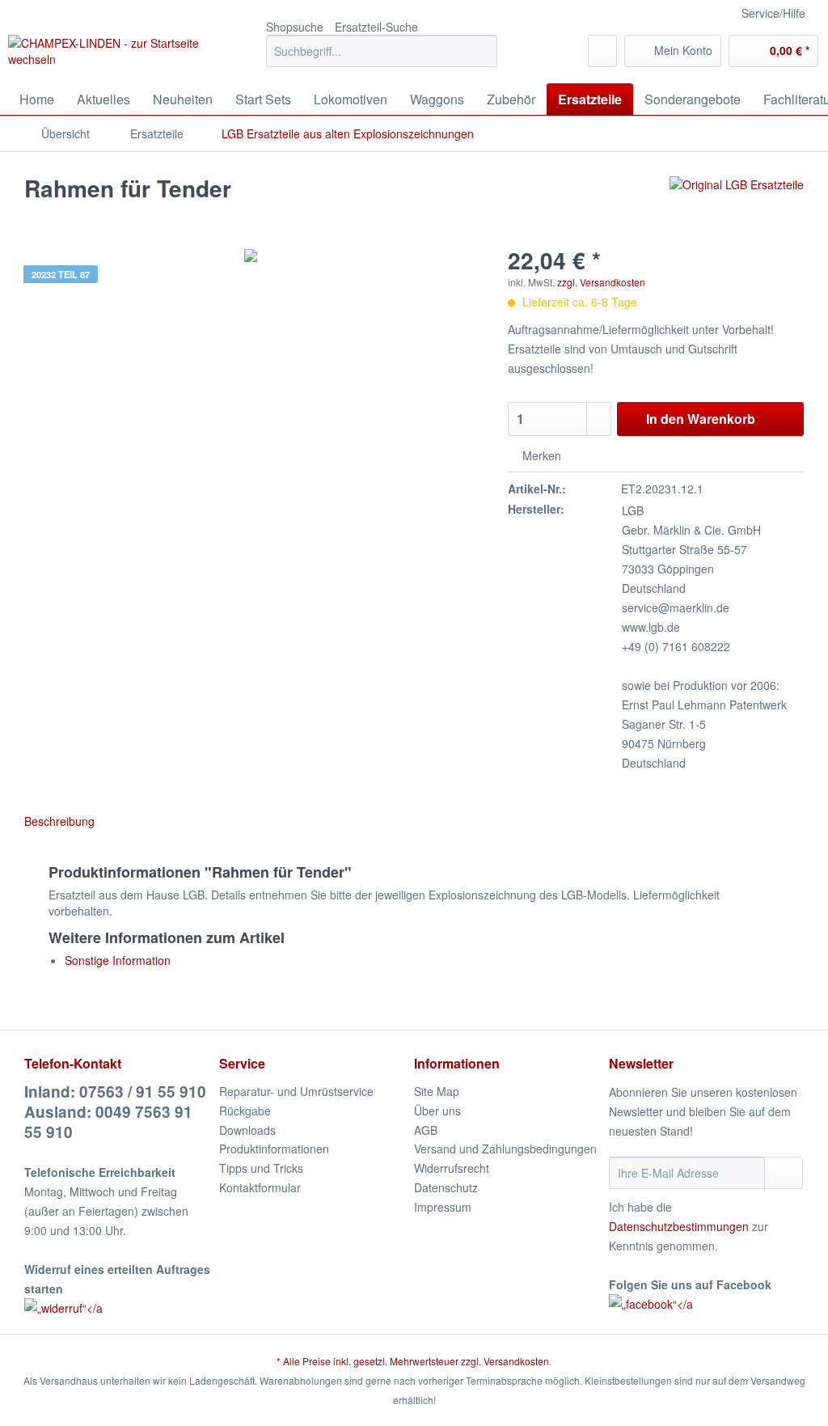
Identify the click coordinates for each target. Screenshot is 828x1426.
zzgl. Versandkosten (601, 282)
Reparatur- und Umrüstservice (296, 1091)
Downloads (247, 1130)
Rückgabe (245, 1110)
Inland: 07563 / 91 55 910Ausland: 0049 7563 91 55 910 (115, 1112)
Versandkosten (516, 1361)
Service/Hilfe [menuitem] (773, 13)
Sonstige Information (118, 960)
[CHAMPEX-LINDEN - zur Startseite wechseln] (106, 55)
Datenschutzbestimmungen (679, 1226)
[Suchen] (482, 51)
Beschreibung (59, 821)
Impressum (442, 1207)
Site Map (436, 1091)
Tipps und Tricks (261, 1168)
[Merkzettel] (602, 51)
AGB (425, 1130)
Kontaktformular (260, 1187)
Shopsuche (294, 27)
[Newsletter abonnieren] (783, 1173)
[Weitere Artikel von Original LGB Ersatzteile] (737, 204)
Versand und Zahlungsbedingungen (505, 1148)
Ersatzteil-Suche (376, 27)
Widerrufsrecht (451, 1168)
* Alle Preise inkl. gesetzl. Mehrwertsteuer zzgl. (380, 1361)
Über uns (437, 1110)
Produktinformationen (274, 1148)
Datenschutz (446, 1187)
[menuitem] (382, 59)
